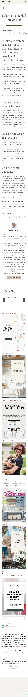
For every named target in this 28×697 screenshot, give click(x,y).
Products (15, 693)
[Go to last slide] (4, 300)
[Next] (24, 300)
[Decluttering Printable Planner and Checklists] (14, 376)
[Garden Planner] (14, 547)
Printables (6, 693)
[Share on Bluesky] (9, 33)
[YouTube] (12, 688)
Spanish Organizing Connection (14, 25)
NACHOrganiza (6, 208)
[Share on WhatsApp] (16, 33)
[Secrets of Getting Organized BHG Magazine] (14, 505)
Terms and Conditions (7, 627)
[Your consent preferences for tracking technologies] (25, 694)
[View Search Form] (25, 2)
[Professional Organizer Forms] (14, 420)
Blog (12, 22)
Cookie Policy (13, 625)
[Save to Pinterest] (3, 33)
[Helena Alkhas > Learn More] (14, 458)
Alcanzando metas (9, 297)
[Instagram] (9, 2)
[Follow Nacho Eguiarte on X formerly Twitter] (11, 277)
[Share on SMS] (19, 33)
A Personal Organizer (9, 83)
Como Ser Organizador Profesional (14, 273)
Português (19, 691)
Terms (23, 693)
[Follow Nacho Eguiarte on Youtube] (17, 277)
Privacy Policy (5, 625)
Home (9, 22)
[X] (6, 2)
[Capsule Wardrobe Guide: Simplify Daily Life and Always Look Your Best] (14, 596)
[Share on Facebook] (6, 33)
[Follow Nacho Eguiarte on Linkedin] (19, 277)
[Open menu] (25, 7)
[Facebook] (3, 2)
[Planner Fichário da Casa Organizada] (14, 332)
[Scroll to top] (24, 691)
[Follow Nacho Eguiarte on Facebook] (8, 277)
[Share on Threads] (13, 33)
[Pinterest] (15, 688)
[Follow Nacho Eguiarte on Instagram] (14, 277)
